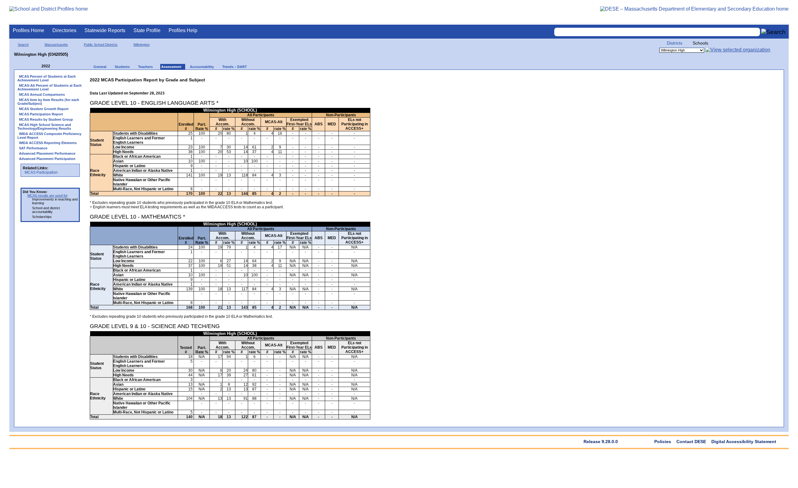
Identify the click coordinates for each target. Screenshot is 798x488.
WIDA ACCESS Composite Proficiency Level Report (49, 135)
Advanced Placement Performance (47, 153)
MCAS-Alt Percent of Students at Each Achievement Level (49, 87)
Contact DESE (691, 441)
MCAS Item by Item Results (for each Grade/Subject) (48, 101)
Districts (674, 43)
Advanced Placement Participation (47, 159)
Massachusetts (56, 44)
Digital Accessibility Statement (743, 441)
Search (23, 44)
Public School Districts (101, 44)
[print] (331, 78)
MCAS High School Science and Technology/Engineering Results (44, 126)
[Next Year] (58, 66)
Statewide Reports (104, 30)
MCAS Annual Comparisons (42, 94)
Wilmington (141, 44)
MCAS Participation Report (41, 114)
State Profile (147, 30)
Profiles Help (183, 30)
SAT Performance (33, 148)
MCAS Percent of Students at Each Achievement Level (46, 78)
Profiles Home (28, 30)
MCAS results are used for (47, 195)
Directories (64, 30)
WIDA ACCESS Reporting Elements (48, 143)
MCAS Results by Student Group (46, 119)
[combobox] (657, 32)
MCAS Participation (41, 172)
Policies (662, 441)
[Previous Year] (37, 66)
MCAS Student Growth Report (44, 109)
